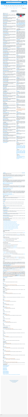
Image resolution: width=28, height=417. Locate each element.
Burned (17, 145)
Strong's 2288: (4, 308)
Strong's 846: (4, 285)
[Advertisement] (14, 168)
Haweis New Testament (5, 128)
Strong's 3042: (4, 322)
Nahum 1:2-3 (17, 84)
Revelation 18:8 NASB (5, 369)
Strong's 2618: (4, 329)
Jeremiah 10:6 (20, 259)
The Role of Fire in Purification (6, 217)
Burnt (18, 145)
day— (18, 23)
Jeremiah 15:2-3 (18, 47)
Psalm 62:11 (17, 142)
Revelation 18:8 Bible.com (5, 366)
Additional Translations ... (5, 142)
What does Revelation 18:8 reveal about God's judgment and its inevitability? (10, 226)
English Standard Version (5, 19)
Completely (24, 145)
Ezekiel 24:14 (17, 95)
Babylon (4, 196)
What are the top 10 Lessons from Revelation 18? (8, 229)
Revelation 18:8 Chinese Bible (6, 372)
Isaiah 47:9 (4, 239)
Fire (3, 203)
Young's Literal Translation (5, 97)
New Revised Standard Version (6, 112)
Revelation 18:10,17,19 (18, 112)
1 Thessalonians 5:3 (18, 39)
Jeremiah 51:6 (17, 120)
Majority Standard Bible (5, 85)
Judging (24, 146)
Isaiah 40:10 (11, 192)
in (16, 23)
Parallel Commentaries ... (5, 277)
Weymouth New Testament (5, 81)
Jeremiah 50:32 (17, 68)
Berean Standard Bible (5, 22)
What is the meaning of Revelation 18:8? (7, 220)
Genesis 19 (19, 186)
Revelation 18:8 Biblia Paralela (6, 371)
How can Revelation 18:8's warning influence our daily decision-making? (10, 223)
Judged (18, 146)
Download (24, 27)
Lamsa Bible (4, 116)
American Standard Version (5, 56)
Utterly (17, 148)
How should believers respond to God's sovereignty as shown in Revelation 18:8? (11, 225)
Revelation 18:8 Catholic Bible (6, 373)
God (18, 24)
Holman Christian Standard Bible (6, 53)
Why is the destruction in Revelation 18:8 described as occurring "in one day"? (10, 228)
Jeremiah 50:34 (17, 91)
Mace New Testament (5, 131)
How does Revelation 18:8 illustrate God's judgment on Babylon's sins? (10, 221)
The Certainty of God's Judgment (6, 207)
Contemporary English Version (6, 59)
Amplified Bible (4, 44)
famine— (23, 23)
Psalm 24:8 (8, 192)
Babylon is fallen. (18, 155)
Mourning (19, 147)
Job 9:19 (17, 139)
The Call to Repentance (5, 212)
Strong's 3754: (4, 340)
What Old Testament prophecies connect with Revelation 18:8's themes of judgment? (11, 224)
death (19, 23)
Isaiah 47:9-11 (17, 30)
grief (21, 23)
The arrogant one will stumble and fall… (6, 188)
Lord (17, 24)
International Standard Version (6, 70)
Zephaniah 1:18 (17, 99)
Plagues (24, 147)
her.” (22, 24)
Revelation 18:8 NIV (5, 367)
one (17, 23)
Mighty (17, 147)
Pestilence (22, 147)
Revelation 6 (18, 274)
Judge (17, 146)
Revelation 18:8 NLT (5, 368)
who (19, 24)
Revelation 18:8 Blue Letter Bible (6, 365)
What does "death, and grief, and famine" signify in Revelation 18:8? (9, 222)
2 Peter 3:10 (20, 241)
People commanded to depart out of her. (21, 156)
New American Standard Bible (6, 33)
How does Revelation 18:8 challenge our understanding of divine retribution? (10, 227)
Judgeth (22, 146)
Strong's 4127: (4, 289)
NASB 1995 (4, 36)
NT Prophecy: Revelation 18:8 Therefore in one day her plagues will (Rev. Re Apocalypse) (11, 374)
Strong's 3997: (4, 315)
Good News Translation (5, 67)
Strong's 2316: (4, 351)
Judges (20, 146)
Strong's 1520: (4, 301)
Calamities (21, 145)
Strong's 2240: (4, 293)
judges (21, 24)
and (20, 23)
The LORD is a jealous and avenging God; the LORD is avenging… (8, 194)
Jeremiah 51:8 (4, 240)
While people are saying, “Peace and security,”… (7, 177)
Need (20, 147)
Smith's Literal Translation (5, 100)
